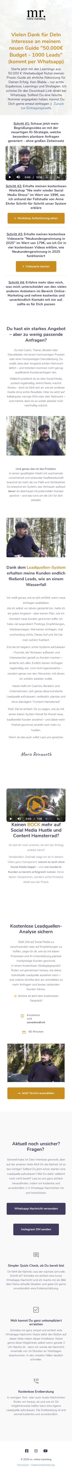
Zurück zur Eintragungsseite (42, 106)
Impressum (23, 1465)
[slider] (49, 177)
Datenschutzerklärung (43, 1465)
